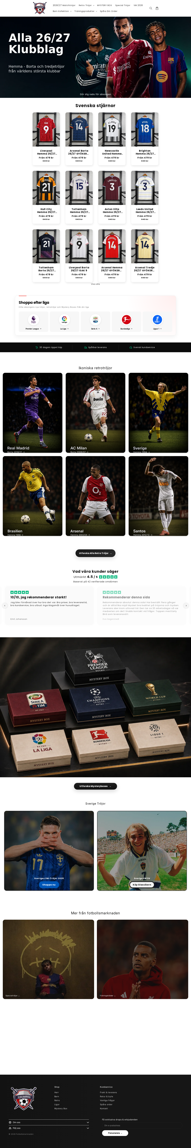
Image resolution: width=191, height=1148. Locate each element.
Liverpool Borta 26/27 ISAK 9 (79, 269)
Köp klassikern (142, 884)
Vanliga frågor (107, 1100)
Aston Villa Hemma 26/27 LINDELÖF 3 (112, 211)
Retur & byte (106, 1096)
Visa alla (95, 284)
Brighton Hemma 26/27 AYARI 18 (145, 152)
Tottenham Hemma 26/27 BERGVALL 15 (79, 211)
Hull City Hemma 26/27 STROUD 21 (46, 211)
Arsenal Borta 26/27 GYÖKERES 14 (79, 152)
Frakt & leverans (108, 1092)
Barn (56, 1096)
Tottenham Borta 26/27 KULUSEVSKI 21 (46, 269)
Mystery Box (61, 1108)
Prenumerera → (115, 1133)
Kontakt (104, 1108)
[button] (86, 5)
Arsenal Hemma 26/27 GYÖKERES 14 (112, 269)
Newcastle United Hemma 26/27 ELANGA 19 (112, 152)
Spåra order (106, 1104)
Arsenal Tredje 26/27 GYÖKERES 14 (145, 269)
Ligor (57, 1104)
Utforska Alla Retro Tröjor (95, 553)
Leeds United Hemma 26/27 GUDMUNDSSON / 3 (144, 211)
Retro (57, 1100)
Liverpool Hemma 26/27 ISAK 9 (46, 152)
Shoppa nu (49, 884)
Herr (56, 1092)
